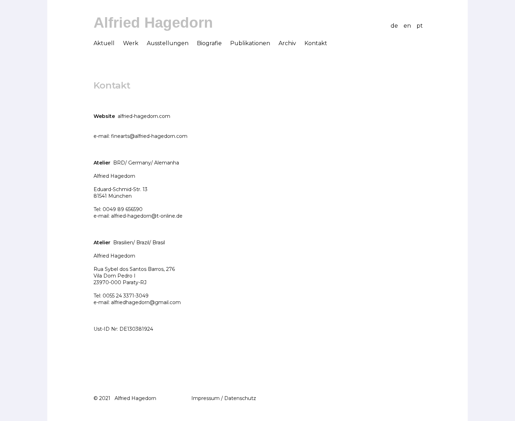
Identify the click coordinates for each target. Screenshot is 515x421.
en (407, 25)
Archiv (287, 43)
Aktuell (104, 43)
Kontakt (315, 43)
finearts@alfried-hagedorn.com (149, 136)
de (394, 25)
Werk (130, 43)
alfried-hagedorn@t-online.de (147, 216)
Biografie (209, 43)
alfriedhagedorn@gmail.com (146, 302)
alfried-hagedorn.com (144, 116)
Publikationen (250, 43)
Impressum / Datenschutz (223, 398)
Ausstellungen (167, 43)
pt (420, 25)
